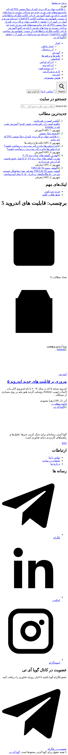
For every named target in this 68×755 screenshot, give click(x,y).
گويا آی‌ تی (14, 752)
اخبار (57, 43)
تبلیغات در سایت (51, 460)
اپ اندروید (47, 65)
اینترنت (56, 74)
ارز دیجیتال (47, 49)
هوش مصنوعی (52, 77)
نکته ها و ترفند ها (51, 55)
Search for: (61, 106)
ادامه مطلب (59, 403)
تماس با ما (47, 91)
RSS (64, 443)
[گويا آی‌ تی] (60, 37)
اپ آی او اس (46, 62)
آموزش (56, 52)
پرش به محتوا (59, 2)
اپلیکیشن (55, 58)
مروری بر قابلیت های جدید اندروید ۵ (37, 381)
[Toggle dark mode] (54, 91)
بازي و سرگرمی (51, 71)
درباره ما (55, 463)
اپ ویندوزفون (45, 68)
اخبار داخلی (47, 46)
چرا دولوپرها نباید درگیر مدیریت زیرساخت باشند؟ (33, 149)
